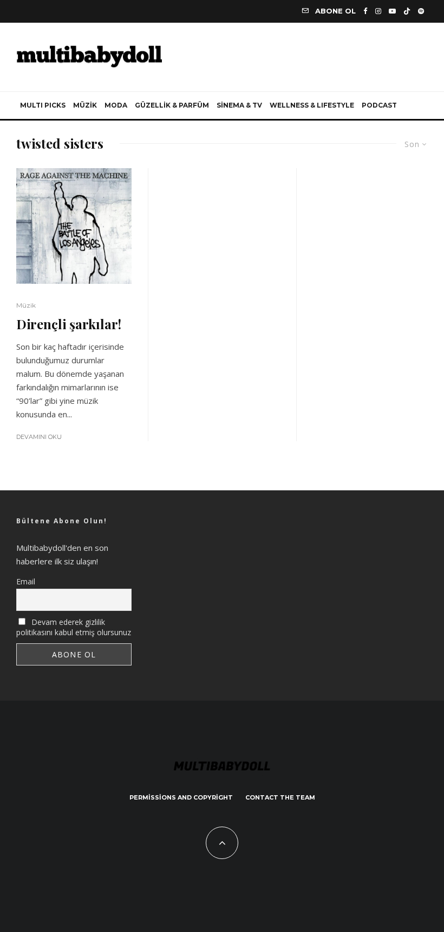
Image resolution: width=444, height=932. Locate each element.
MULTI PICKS (43, 105)
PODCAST (379, 105)
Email (25, 581)
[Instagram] (378, 11)
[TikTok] (407, 11)
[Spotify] (421, 11)
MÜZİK (85, 105)
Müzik (26, 305)
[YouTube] (392, 11)
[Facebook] (365, 11)
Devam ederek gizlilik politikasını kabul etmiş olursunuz (73, 627)
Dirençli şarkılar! (68, 324)
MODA (116, 105)
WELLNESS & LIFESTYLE (312, 105)
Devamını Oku (39, 437)
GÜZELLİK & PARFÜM (172, 105)
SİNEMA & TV (239, 105)
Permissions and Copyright (181, 797)
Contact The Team (280, 797)
